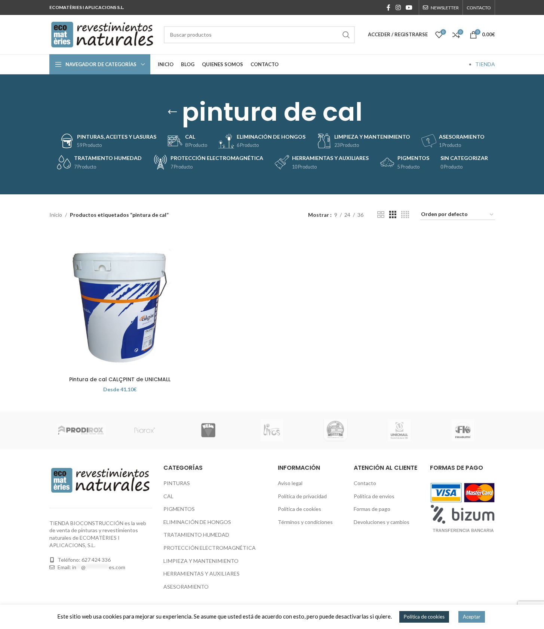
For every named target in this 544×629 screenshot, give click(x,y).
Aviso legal (290, 483)
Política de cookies (299, 509)
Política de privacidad (302, 496)
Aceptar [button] (471, 617)
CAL (168, 496)
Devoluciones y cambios (381, 522)
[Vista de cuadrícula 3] (392, 214)
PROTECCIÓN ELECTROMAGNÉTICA (209, 548)
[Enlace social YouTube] (409, 7)
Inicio (55, 215)
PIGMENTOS (179, 509)
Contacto (365, 483)
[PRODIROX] (81, 430)
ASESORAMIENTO (186, 586)
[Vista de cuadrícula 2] (380, 214)
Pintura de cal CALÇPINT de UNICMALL (119, 379)
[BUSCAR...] (346, 34)
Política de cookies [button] (424, 617)
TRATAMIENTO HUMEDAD (196, 534)
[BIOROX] (144, 430)
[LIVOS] (272, 430)
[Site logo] (102, 34)
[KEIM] (208, 430)
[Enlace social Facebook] (388, 7)
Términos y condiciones (305, 522)
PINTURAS (176, 483)
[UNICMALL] (399, 430)
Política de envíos (374, 496)
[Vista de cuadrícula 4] (405, 214)
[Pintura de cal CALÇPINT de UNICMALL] (119, 301)
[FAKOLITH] (463, 430)
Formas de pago (372, 509)
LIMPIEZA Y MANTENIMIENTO (201, 561)
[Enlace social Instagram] (398, 7)
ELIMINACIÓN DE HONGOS (197, 522)
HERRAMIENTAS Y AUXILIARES (201, 573)
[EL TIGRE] (336, 430)
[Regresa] (172, 112)
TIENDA (485, 64)
